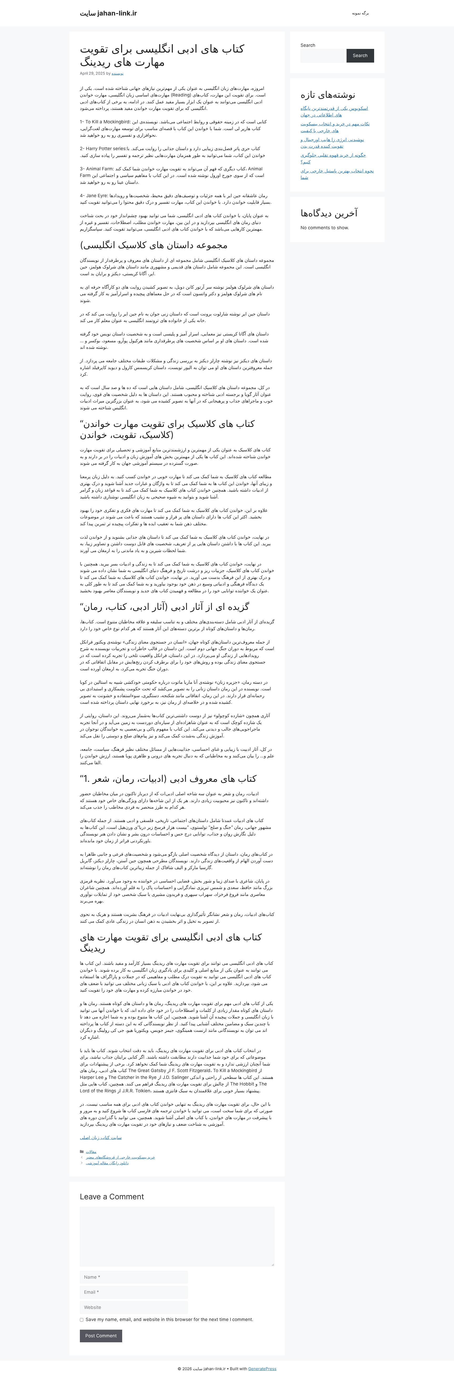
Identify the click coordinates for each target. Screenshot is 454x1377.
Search (308, 45)
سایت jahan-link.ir (108, 13)
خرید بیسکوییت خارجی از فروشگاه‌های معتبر (120, 1157)
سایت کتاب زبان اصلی (101, 1137)
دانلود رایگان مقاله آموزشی (107, 1163)
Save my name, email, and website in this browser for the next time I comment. (169, 1319)
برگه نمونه (360, 13)
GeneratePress (262, 1368)
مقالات (91, 1151)
